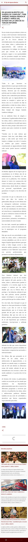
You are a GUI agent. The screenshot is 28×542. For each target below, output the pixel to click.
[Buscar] (26, 2)
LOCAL (3, 426)
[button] (3, 28)
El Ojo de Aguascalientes (11, 2)
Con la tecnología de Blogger (15, 540)
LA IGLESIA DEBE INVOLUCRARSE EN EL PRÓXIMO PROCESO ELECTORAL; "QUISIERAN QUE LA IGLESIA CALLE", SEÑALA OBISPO (14, 522)
